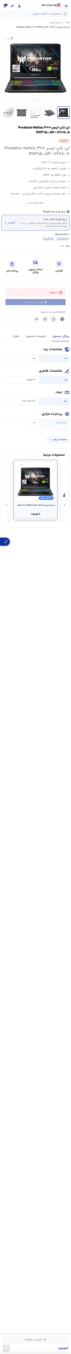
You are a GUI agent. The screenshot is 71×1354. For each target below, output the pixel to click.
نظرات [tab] (16, 336)
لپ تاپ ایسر (56, 22)
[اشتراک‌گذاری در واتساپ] (53, 319)
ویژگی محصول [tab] (60, 336)
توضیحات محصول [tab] (36, 336)
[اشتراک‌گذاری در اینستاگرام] (45, 319)
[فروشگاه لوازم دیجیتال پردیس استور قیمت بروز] (51, 5)
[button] (35, 68)
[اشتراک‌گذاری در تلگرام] (62, 319)
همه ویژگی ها (35, 203)
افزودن (9, 223)
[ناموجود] (6, 1348)
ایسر (62, 245)
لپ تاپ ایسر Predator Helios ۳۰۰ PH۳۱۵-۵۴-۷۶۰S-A (35, 505)
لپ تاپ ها (48, 239)
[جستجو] (65, 14)
